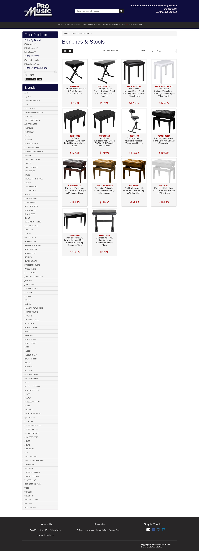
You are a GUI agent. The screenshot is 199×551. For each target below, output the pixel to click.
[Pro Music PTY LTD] (37, 9)
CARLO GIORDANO (32, 159)
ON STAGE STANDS (32, 378)
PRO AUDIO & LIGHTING (118, 24)
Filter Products (36, 35)
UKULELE (84, 24)
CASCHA (28, 163)
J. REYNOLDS (30, 284)
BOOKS (141, 24)
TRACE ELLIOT (30, 480)
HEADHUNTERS (31, 249)
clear (39, 79)
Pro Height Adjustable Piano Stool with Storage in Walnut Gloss (134, 190)
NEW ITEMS (61, 24)
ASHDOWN (29, 116)
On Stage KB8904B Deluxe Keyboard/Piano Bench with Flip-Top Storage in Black (74, 241)
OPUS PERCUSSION (32, 386)
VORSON (28, 492)
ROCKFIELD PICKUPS (33, 425)
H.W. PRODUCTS (31, 261)
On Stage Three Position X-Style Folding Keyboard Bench (75, 91)
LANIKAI (28, 304)
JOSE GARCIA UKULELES (34, 277)
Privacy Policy (100, 529)
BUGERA (28, 155)
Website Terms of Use (90, 529)
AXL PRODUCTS (31, 124)
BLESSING (28, 140)
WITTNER (28, 503)
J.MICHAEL (29, 280)
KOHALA (28, 296)
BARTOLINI (29, 128)
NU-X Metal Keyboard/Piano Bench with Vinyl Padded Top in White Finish (163, 92)
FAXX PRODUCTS (31, 206)
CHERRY (28, 183)
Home (66, 33)
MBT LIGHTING (30, 339)
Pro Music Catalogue (55, 529)
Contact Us (39, 529)
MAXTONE (29, 335)
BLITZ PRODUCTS (31, 144)
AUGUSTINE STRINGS (33, 120)
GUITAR (67, 24)
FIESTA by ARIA (30, 210)
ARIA (26, 104)
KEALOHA (28, 292)
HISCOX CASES (30, 253)
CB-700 (27, 175)
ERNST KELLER (30, 202)
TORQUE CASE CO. (32, 476)
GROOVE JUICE (30, 237)
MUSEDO (28, 351)
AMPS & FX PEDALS (76, 24)
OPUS (27, 382)
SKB (26, 453)
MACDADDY (29, 323)
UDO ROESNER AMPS (33, 484)
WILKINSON (29, 496)
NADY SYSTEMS (31, 359)
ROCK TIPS (29, 421)
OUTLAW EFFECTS (32, 390)
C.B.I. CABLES (30, 171)
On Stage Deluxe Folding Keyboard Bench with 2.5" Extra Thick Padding (104, 92)
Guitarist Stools (32, 60)
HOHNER (28, 257)
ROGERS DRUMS (31, 429)
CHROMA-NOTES (31, 187)
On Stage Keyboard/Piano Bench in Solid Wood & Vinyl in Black (74, 142)
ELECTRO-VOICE (31, 198)
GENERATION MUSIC (33, 222)
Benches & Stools (33, 64)
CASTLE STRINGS (31, 167)
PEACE (27, 394)
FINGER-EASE (30, 214)
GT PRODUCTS (30, 241)
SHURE (27, 445)
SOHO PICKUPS (31, 457)
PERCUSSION (106, 24)
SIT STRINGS (29, 449)
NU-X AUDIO (29, 371)
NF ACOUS (29, 367)
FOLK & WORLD (92, 24)
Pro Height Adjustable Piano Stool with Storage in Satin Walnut (104, 190)
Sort (143, 51)
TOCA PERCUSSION (32, 472)
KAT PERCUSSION (31, 288)
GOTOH (28, 233)
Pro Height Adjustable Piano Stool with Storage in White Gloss (164, 190)
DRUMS (100, 24)
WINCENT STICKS (31, 500)
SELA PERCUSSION (32, 437)
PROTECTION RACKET (33, 414)
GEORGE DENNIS (31, 226)
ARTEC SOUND (30, 108)
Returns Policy (108, 529)
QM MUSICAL (30, 417)
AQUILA (28, 96)
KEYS (127, 24)
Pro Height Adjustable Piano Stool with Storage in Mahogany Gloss (75, 190)
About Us (33, 529)
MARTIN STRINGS (31, 327)
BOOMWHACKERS (32, 147)
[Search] (121, 11)
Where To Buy (46, 529)
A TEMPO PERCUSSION (34, 112)
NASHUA (28, 363)
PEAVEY (28, 398)
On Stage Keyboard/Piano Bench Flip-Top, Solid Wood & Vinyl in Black (104, 142)
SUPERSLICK (29, 464)
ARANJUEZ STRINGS (32, 100)
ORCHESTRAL (134, 24)
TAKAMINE (29, 468)
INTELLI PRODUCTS (32, 265)
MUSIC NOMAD (31, 355)
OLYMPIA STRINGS (32, 374)
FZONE (27, 218)
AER (26, 93)
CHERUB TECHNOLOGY (34, 179)
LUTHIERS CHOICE (32, 320)
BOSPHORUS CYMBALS (34, 151)
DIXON (27, 194)
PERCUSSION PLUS (32, 402)
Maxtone (31, 44)
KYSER (27, 300)
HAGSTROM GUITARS (33, 245)
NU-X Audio (32, 48)
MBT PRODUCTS (31, 343)
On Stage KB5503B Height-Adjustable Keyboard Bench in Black (104, 241)
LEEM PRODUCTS (31, 312)
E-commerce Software (149, 543)
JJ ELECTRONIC (30, 273)
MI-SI (27, 347)
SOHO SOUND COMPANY (35, 460)
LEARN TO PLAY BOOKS (34, 308)
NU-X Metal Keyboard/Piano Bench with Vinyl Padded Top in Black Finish (134, 92)
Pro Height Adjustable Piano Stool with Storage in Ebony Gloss (164, 140)
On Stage (31, 52)
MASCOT (28, 331)
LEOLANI (28, 316)
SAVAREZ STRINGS (32, 433)
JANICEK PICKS (30, 269)
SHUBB (27, 441)
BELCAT (27, 136)
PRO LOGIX (29, 410)
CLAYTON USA (30, 190)
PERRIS (27, 406)
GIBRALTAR (29, 230)
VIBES (27, 488)
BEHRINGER (29, 132)
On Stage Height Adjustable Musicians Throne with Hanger (134, 140)
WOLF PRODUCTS (32, 507)
